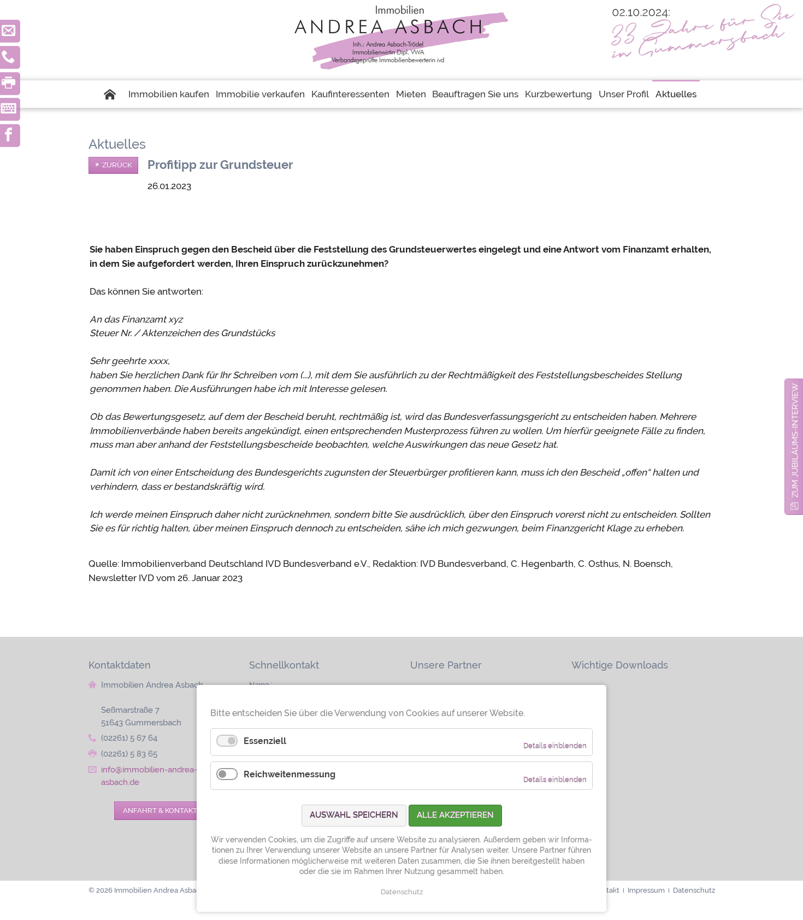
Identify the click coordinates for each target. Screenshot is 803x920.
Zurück (117, 165)
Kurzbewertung (558, 94)
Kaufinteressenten (350, 94)
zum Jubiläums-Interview (795, 440)
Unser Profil (624, 94)
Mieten (411, 94)
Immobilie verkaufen (260, 94)
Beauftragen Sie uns (475, 94)
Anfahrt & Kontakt (160, 810)
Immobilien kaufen (168, 94)
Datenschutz (402, 892)
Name (261, 684)
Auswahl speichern (354, 815)
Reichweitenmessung (289, 774)
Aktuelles (676, 94)
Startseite (115, 94)
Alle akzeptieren (455, 815)
